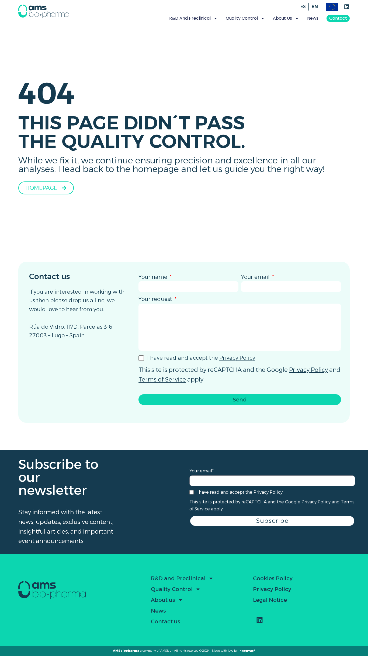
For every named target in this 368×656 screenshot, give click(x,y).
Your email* (201, 470)
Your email (256, 277)
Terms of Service (162, 379)
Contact (338, 18)
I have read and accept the (201, 358)
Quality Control (172, 589)
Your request (155, 299)
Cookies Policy (273, 578)
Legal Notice (270, 600)
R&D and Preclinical (178, 578)
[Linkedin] (347, 7)
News (312, 18)
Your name (153, 277)
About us (163, 600)
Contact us (165, 621)
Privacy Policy (237, 358)
